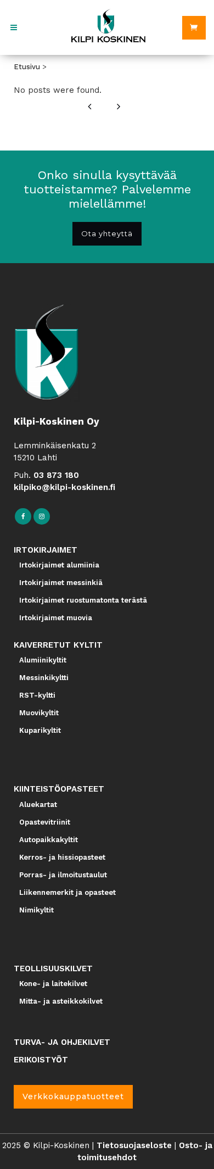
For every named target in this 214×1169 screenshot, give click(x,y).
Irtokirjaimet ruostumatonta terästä (83, 600)
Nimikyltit (36, 910)
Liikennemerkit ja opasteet (67, 892)
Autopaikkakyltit (48, 840)
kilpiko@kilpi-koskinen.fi (64, 487)
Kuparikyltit (40, 730)
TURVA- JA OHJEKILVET (62, 1042)
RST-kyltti (37, 695)
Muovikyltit (39, 713)
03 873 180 (56, 475)
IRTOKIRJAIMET (45, 550)
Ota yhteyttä (107, 233)
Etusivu (27, 67)
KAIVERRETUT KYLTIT (58, 645)
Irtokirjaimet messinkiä (61, 582)
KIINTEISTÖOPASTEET (59, 789)
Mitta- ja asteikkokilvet (61, 1001)
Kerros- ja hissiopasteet (62, 857)
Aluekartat (38, 804)
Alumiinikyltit (42, 660)
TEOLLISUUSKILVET (53, 968)
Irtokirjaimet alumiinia (59, 565)
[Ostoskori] (194, 28)
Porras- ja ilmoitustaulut (63, 875)
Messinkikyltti (44, 677)
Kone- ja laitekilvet (53, 983)
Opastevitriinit (44, 822)
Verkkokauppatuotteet (73, 1096)
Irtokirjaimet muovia (55, 618)
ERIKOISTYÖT (41, 1060)
